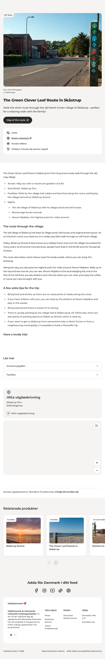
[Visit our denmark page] (36, 590)
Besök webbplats (20, 138)
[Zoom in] (97, 462)
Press (47, 615)
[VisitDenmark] (17, 603)
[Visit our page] (44, 590)
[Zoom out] (97, 470)
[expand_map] (97, 426)
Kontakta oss (88, 622)
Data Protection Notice (53, 651)
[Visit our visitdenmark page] (52, 590)
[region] (52, 448)
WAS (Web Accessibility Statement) (84, 651)
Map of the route (16, 120)
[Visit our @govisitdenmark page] (60, 590)
